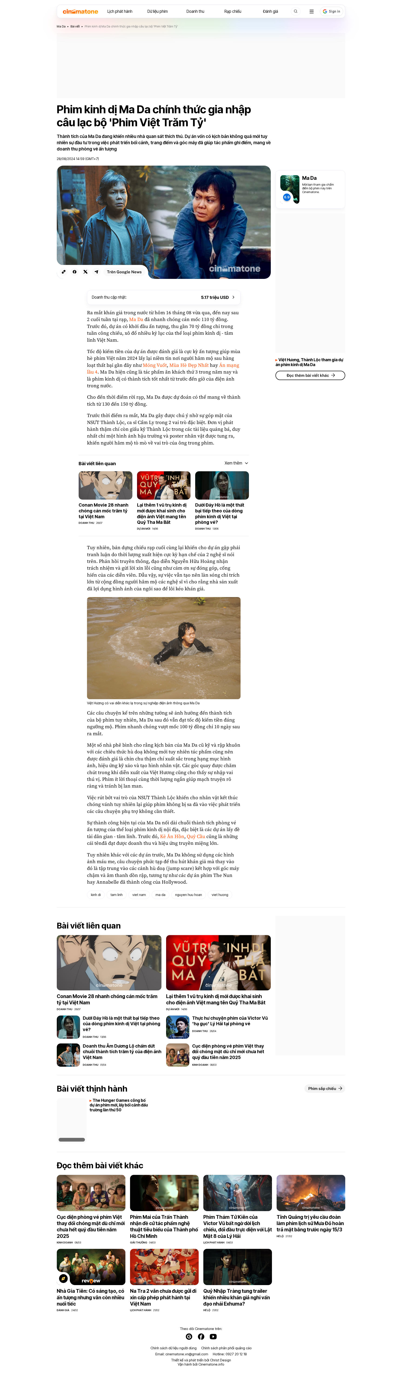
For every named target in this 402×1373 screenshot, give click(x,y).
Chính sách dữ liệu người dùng (174, 1348)
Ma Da (136, 320)
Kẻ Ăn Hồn (172, 837)
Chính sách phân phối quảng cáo (226, 1348)
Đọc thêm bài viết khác (308, 375)
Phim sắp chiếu (322, 1088)
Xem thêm (233, 463)
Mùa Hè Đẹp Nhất (189, 365)
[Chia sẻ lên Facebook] (74, 272)
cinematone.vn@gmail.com (186, 1354)
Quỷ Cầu (196, 837)
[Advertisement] (201, 65)
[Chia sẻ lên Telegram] (96, 272)
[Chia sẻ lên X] (85, 272)
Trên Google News (124, 272)
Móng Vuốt (155, 365)
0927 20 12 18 (236, 1354)
